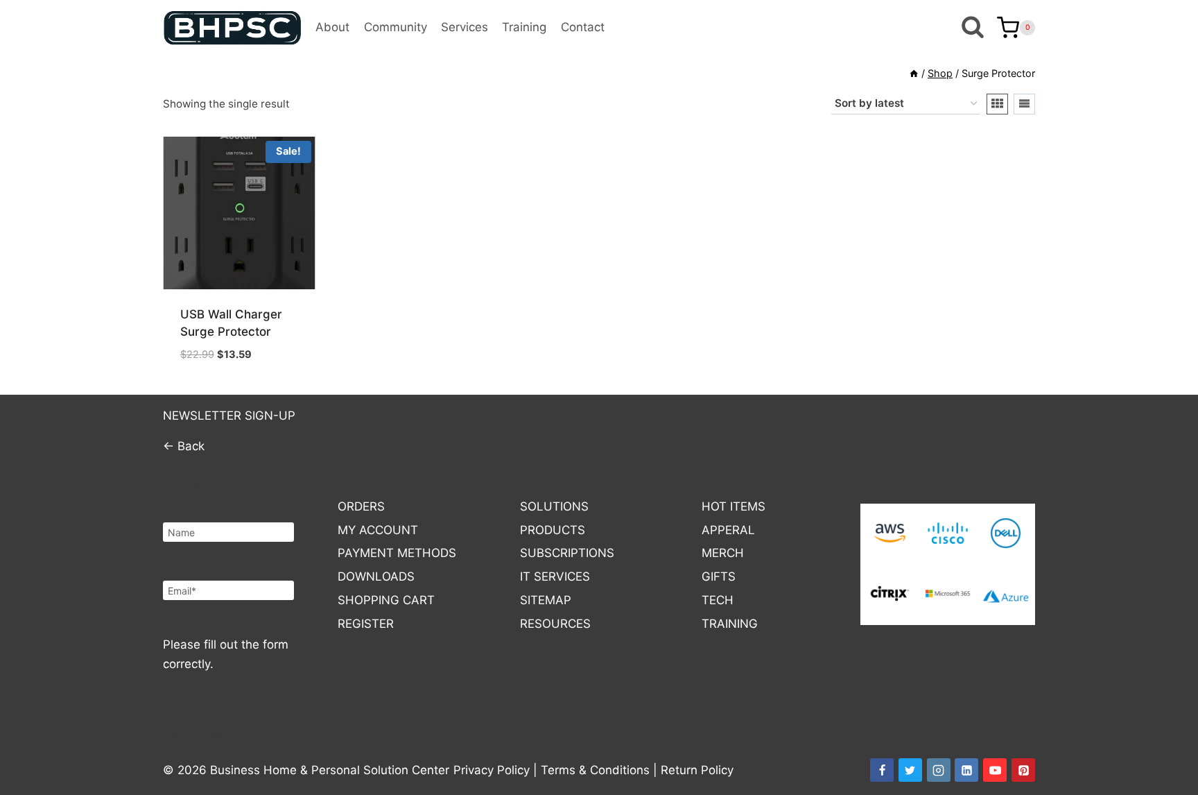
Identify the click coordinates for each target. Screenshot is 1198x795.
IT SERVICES (555, 576)
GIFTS (719, 576)
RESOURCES (555, 624)
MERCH (723, 553)
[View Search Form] (972, 28)
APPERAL (728, 530)
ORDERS (361, 506)
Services (464, 27)
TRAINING (730, 624)
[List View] (1024, 104)
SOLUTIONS (554, 506)
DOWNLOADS (376, 576)
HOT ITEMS (733, 506)
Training (524, 27)
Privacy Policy (491, 770)
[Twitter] (910, 770)
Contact (583, 27)
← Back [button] (184, 446)
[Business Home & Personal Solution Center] (232, 28)
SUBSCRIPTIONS (567, 553)
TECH (717, 600)
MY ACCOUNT (378, 530)
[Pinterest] (1023, 770)
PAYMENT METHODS (397, 553)
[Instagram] (938, 770)
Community (395, 27)
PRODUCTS (552, 530)
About (332, 27)
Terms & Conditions (595, 770)
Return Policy (697, 770)
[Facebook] (882, 770)
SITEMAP (545, 600)
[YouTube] (995, 770)
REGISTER (366, 624)
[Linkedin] (966, 770)
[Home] (914, 73)
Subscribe (196, 736)
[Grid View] (997, 104)
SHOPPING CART (386, 600)
